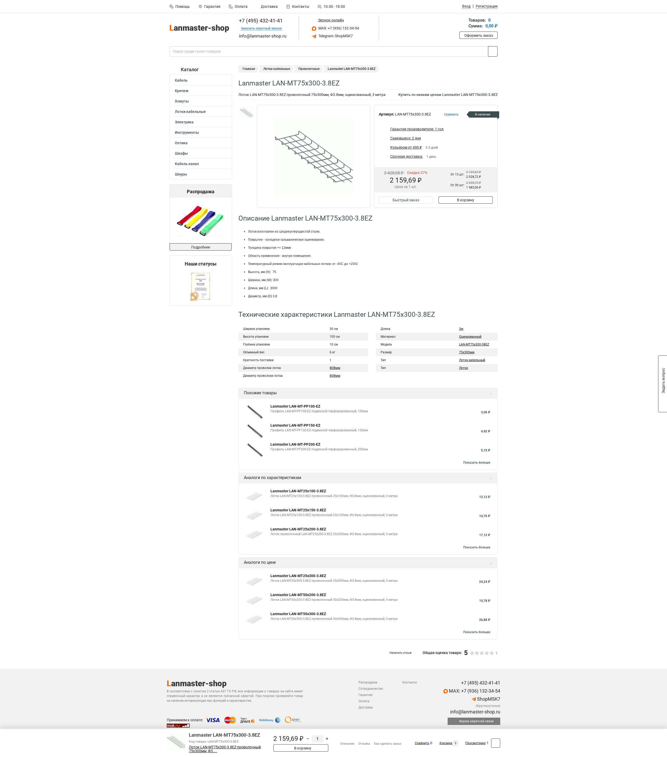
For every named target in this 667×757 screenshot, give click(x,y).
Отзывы (364, 744)
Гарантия (212, 6)
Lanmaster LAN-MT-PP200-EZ (295, 444)
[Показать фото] (246, 112)
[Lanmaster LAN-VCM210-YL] (200, 220)
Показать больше (476, 462)
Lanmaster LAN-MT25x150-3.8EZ (298, 510)
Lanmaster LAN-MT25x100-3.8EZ (298, 491)
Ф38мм (335, 368)
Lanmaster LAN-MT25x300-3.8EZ (298, 576)
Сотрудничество (371, 689)
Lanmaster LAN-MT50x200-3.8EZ (298, 595)
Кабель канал (187, 164)
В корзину (465, 200)
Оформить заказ (478, 35)
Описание (347, 744)
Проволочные (308, 69)
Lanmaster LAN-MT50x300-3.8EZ (298, 614)
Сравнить (422, 743)
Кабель (181, 80)
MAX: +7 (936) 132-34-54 (338, 28)
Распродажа (368, 682)
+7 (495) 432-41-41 (260, 20)
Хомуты (182, 101)
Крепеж (181, 91)
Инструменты (187, 132)
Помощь (182, 6)
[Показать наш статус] (200, 285)
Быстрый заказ (406, 200)
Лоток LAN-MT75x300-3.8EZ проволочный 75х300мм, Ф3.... (225, 749)
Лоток (463, 368)
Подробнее (200, 247)
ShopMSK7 (488, 699)
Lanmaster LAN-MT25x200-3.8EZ (298, 529)
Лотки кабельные (190, 112)
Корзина (446, 743)
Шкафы (181, 153)
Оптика (181, 143)
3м (461, 329)
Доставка (269, 6)
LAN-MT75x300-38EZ (474, 344)
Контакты (300, 6)
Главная (249, 69)
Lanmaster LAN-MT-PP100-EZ (295, 406)
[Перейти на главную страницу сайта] (198, 28)
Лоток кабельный (472, 360)
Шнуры (181, 174)
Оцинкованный (470, 336)
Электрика (184, 122)
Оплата (241, 6)
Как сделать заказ (387, 744)
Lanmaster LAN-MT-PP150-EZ (295, 425)
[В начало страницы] (495, 743)
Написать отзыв (400, 653)
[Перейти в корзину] (463, 23)
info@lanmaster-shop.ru (474, 711)
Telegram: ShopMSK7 (335, 36)
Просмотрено (475, 743)
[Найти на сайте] (493, 51)
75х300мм (466, 352)
